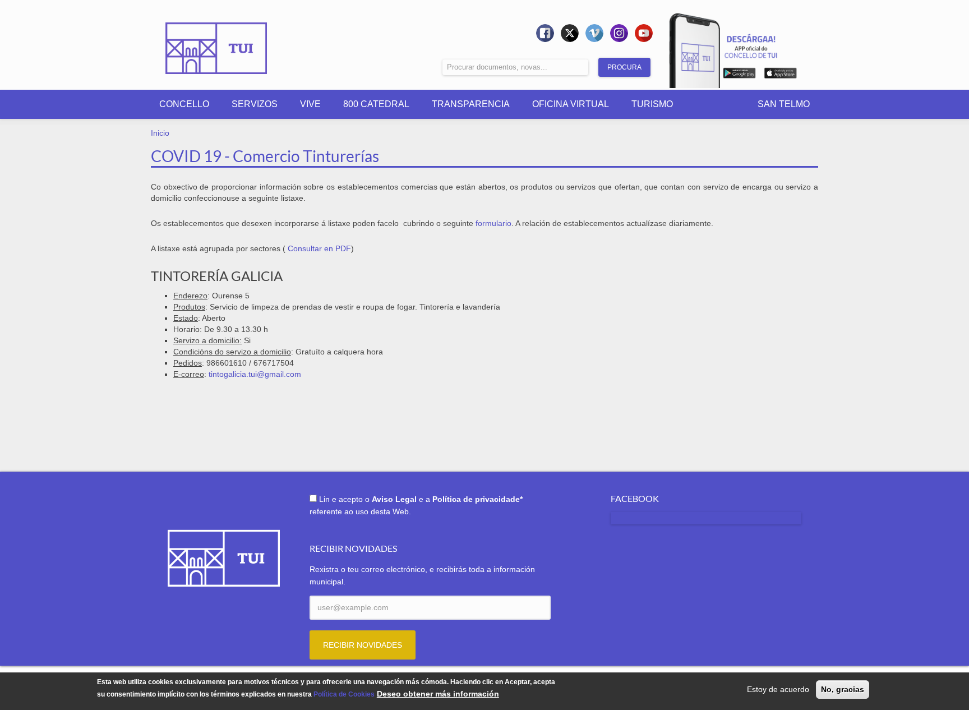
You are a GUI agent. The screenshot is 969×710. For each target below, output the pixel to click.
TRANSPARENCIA (471, 104)
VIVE (310, 104)
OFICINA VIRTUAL (570, 104)
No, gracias (842, 689)
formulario (493, 223)
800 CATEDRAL (376, 104)
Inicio (160, 132)
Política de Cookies (344, 695)
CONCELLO (184, 104)
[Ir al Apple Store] (780, 75)
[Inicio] (216, 40)
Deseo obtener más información (438, 694)
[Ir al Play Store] (739, 75)
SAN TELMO (784, 104)
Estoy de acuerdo (778, 689)
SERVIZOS (255, 104)
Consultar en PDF (319, 248)
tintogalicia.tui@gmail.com (255, 374)
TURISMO (652, 104)
